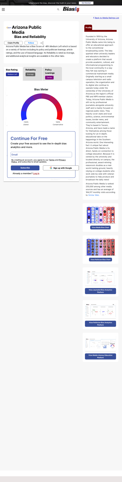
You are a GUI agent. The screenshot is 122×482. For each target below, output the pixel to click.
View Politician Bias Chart (100, 259)
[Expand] (3, 9)
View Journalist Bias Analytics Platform (100, 291)
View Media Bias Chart (100, 227)
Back (107, 18)
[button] (58, 9)
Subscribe (25, 168)
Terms (52, 160)
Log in (36, 173)
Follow (31, 43)
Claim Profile (13, 43)
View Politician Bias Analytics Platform (100, 324)
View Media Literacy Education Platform (100, 356)
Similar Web (93, 195)
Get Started (86, 3)
